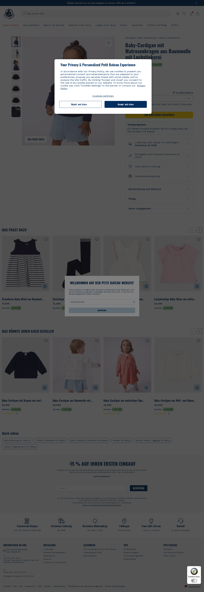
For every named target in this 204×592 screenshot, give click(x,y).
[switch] (194, 580)
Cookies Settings (103, 96)
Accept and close (126, 104)
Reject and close (79, 104)
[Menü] (199, 568)
